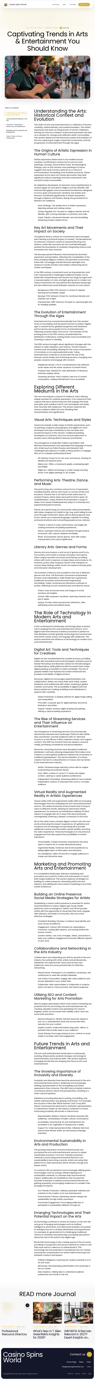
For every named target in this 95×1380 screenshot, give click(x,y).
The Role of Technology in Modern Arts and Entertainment (15, 125)
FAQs (89, 1362)
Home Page (71, 1362)
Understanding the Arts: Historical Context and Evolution (16, 113)
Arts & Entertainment (34, 28)
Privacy (77, 1374)
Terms (84, 1374)
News (81, 1362)
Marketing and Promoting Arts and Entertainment (16, 131)
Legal (89, 1374)
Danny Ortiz (66, 28)
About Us (70, 1374)
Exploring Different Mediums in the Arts (16, 119)
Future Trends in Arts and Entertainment (14, 137)
